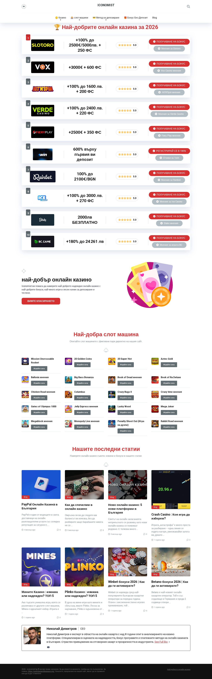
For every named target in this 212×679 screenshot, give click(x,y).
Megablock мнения (41, 421)
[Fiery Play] (42, 137)
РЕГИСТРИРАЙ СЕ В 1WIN (171, 151)
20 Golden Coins (83, 358)
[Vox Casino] (42, 72)
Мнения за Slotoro (171, 48)
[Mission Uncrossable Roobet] (25, 364)
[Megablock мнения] (25, 426)
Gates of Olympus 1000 (43, 406)
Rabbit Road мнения (172, 421)
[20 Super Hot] (111, 364)
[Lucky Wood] (111, 411)
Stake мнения (170, 223)
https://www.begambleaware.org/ (41, 671)
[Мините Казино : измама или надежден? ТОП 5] (41, 566)
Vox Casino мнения (170, 70)
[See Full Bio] (169, 642)
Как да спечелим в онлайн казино (78, 507)
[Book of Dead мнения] (111, 382)
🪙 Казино (60, 17)
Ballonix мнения (40, 377)
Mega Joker (167, 406)
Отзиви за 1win (171, 158)
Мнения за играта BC (170, 245)
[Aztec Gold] (155, 364)
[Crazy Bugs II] (111, 397)
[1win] (42, 159)
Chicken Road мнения (43, 392)
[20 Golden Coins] (68, 364)
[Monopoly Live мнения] (68, 426)
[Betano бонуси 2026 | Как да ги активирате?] (170, 561)
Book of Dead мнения (130, 377)
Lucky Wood (124, 406)
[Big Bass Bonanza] (68, 382)
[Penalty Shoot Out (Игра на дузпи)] (111, 426)
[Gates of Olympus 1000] (25, 411)
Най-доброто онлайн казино (178, 669)
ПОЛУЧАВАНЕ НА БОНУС (170, 41)
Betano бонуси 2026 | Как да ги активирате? (169, 583)
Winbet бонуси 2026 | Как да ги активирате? (126, 583)
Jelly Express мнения (86, 406)
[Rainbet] (43, 181)
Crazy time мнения (171, 392)
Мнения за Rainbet (171, 180)
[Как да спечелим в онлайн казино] (84, 484)
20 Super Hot (125, 358)
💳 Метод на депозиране (106, 17)
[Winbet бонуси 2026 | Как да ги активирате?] (127, 561)
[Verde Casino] (42, 115)
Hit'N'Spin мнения (170, 92)
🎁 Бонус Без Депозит (136, 17)
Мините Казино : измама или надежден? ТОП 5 (40, 594)
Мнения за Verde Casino (171, 114)
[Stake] (42, 224)
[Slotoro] (42, 50)
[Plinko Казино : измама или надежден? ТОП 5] (84, 566)
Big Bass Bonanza (84, 377)
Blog (154, 17)
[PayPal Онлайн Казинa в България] (41, 484)
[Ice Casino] (42, 203)
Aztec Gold (167, 358)
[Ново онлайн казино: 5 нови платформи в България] (127, 484)
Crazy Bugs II (125, 392)
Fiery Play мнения (170, 135)
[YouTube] (24, 6)
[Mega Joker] (155, 411)
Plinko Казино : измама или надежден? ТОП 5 (81, 594)
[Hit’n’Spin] (42, 94)
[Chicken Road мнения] (25, 397)
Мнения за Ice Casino (170, 201)
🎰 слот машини (79, 17)
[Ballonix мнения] (25, 382)
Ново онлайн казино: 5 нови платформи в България (125, 508)
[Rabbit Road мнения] (155, 426)
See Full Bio (161, 641)
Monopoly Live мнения (86, 421)
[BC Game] (42, 246)
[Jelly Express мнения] (68, 411)
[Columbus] (68, 397)
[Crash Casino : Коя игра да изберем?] (170, 489)
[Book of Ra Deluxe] (155, 382)
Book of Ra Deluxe (171, 377)
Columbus (79, 392)
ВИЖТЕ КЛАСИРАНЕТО (40, 301)
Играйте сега (39, 369)
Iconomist (106, 5)
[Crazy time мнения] (155, 397)
